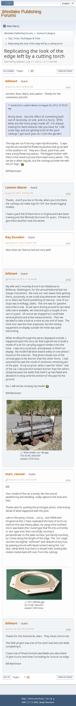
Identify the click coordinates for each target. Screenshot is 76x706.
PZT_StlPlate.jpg (35, 602)
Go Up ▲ (50, 698)
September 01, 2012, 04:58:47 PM (21, 242)
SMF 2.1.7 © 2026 (30, 702)
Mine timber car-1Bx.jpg (35, 452)
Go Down (8, 71)
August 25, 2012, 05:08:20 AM (19, 86)
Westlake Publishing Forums (21, 13)
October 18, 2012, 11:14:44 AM (22, 279)
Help (23, 698)
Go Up (6, 677)
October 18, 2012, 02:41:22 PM (22, 479)
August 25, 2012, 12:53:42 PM (19, 193)
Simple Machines (46, 702)
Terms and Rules (36, 698)
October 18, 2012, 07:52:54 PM (19, 628)
